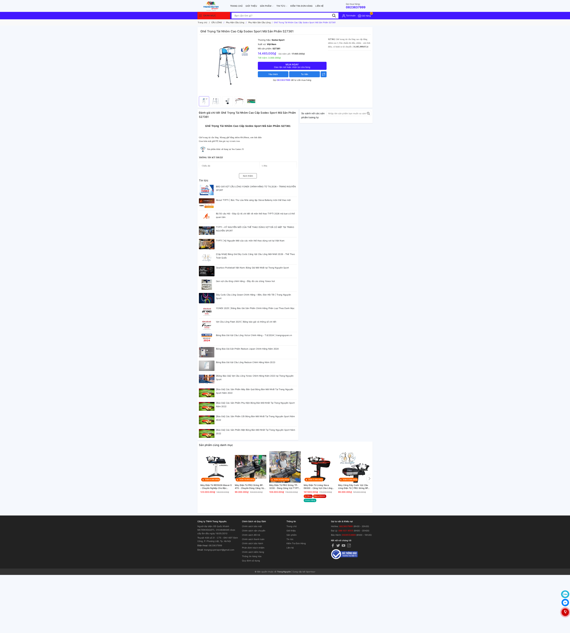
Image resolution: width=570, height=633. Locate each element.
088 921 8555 (345, 530)
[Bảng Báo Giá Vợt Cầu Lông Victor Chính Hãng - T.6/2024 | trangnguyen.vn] (206, 339)
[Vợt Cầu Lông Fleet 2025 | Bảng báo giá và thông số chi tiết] (206, 325)
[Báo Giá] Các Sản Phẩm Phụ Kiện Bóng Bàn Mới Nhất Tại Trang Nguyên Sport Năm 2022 (255, 405)
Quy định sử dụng (251, 560)
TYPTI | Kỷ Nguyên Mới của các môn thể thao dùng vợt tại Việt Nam (250, 240)
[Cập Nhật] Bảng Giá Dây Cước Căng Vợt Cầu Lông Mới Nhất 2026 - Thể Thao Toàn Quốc (255, 256)
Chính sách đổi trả (251, 535)
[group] (227, 66)
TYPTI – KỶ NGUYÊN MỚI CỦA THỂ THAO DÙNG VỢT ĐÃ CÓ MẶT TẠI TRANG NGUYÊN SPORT (255, 229)
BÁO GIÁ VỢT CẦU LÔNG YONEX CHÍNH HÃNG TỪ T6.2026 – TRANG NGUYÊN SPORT (256, 188)
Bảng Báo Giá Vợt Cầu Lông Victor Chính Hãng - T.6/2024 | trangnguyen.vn (254, 335)
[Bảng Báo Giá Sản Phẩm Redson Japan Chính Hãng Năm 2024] (206, 352)
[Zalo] (565, 594)
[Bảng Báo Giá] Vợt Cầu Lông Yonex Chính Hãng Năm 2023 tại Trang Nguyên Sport (255, 378)
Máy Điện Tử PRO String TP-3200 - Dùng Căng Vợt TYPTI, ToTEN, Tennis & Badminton (284, 486)
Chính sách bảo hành (252, 543)
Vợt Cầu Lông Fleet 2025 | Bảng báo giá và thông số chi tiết (246, 321)
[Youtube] (343, 545)
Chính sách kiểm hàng (253, 552)
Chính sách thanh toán (253, 539)
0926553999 (349, 535)
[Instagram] (349, 545)
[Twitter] (338, 545)
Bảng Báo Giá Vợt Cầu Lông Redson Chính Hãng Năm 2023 (245, 362)
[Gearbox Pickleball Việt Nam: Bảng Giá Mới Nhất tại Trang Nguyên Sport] (206, 271)
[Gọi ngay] (565, 612)
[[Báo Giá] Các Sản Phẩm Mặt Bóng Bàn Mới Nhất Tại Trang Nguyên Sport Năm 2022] (206, 433)
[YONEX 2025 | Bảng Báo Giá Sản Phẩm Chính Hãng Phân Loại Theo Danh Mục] (206, 311)
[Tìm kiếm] (334, 15)
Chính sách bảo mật (252, 526)
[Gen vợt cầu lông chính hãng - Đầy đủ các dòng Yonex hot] (206, 284)
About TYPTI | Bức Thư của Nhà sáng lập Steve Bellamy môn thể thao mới (253, 200)
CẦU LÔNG (216, 22)
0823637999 (356, 6)
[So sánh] (324, 74)
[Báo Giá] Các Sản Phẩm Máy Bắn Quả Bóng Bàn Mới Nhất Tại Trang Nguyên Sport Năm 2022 (254, 391)
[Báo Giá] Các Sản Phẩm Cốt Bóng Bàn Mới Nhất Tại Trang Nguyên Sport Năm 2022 (255, 418)
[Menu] (200, 15)
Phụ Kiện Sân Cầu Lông (259, 22)
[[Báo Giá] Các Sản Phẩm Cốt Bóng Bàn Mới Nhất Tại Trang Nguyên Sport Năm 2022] (206, 420)
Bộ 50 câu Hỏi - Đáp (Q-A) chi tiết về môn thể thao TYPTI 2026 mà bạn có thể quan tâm (255, 215)
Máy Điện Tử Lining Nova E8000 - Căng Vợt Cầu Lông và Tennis (318, 486)
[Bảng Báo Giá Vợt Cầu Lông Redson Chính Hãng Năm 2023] (206, 366)
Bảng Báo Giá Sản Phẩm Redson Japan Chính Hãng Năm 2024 (247, 348)
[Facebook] (333, 545)
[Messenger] (565, 602)
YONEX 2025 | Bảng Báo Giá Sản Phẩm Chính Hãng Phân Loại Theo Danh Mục (255, 308)
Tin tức (281, 6)
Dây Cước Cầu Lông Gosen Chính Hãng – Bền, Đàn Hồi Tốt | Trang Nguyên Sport (253, 296)
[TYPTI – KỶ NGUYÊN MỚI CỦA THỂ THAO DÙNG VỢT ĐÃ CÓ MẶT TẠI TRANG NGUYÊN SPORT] (206, 230)
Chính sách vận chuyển (253, 530)
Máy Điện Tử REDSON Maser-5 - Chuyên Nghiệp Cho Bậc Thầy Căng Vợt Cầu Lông (216, 486)
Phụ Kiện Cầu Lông (235, 22)
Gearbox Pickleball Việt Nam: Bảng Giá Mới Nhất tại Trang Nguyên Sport (252, 267)
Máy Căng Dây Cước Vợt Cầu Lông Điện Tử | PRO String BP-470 (353, 486)
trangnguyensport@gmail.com (219, 549)
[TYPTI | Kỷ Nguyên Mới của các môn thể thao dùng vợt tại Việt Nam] (206, 244)
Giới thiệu (251, 6)
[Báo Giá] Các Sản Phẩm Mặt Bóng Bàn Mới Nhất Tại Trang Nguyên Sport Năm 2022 (255, 432)
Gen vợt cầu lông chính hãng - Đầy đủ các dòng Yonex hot (245, 281)
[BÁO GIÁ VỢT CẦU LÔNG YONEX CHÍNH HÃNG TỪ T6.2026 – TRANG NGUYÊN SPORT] (206, 190)
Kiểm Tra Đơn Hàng (301, 6)
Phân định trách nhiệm (253, 547)
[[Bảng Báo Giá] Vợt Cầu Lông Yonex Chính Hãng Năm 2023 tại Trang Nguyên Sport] (206, 379)
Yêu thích (273, 74)
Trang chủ (236, 6)
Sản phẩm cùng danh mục (216, 445)
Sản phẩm (266, 6)
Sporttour (310, 571)
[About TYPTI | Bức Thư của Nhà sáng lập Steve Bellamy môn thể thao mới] (206, 203)
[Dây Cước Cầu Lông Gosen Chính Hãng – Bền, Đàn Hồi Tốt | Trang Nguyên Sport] (206, 298)
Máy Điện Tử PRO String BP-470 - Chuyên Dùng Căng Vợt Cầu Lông (250, 486)
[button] (369, 478)
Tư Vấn (304, 74)
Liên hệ (319, 6)
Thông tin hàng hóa (252, 556)
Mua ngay (292, 65)
